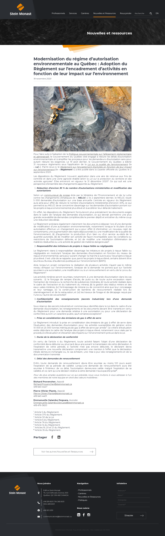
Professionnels (58, 13)
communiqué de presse (57, 195)
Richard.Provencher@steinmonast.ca (53, 384)
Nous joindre (125, 13)
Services (73, 13)
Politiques (82, 500)
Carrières (85, 13)
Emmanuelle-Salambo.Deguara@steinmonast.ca (59, 403)
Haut (162, 519)
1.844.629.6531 (49, 504)
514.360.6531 (59, 501)
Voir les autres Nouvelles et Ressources (62, 451)
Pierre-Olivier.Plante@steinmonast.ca (53, 393)
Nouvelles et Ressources (104, 13)
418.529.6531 (48, 501)
